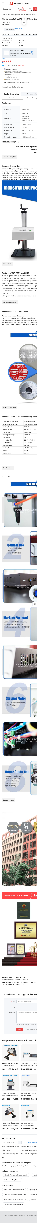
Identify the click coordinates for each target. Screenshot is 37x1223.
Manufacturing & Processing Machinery (18, 14)
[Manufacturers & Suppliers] (18, 3)
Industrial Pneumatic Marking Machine (16, 1175)
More (4, 1208)
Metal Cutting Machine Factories (14, 1190)
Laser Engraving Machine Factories (15, 1194)
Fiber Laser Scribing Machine (11, 1154)
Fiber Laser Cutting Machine (11, 1146)
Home (3, 14)
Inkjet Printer (6, 1150)
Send (19, 1029)
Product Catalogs (31, 1142)
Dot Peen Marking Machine (12, 1180)
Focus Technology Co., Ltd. (26, 1215)
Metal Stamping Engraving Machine (15, 1199)
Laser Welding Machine (28, 1150)
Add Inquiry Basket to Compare (14, 87)
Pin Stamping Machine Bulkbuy (13, 1204)
